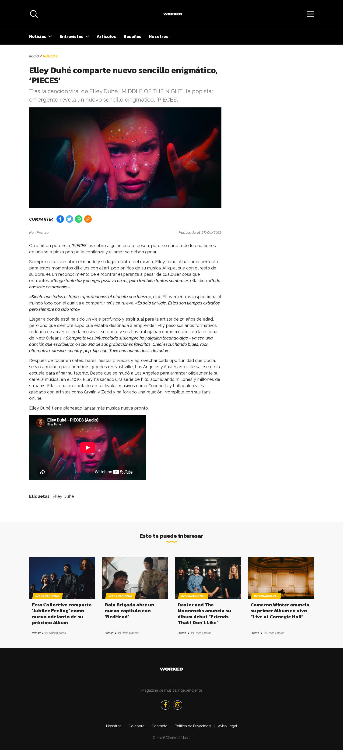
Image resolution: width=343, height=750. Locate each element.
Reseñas (132, 36)
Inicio (34, 56)
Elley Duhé (63, 496)
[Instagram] (177, 705)
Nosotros (158, 36)
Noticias (37, 36)
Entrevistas (71, 36)
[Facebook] (165, 705)
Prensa (43, 232)
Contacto (160, 726)
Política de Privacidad (193, 726)
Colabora (136, 726)
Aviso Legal (227, 726)
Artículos (106, 36)
